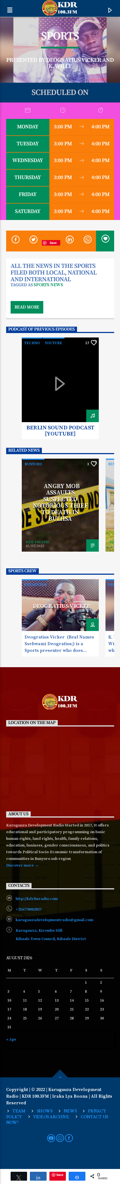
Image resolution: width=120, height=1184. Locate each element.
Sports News (48, 285)
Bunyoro (33, 464)
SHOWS (44, 1111)
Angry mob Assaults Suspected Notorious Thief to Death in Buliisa (60, 502)
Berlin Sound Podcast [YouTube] (60, 430)
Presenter (35, 585)
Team (18, 1111)
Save (53, 243)
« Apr (11, 1039)
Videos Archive (51, 1117)
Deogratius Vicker (61, 606)
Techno (32, 343)
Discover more (20, 865)
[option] (60, 388)
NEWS (70, 1111)
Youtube (53, 343)
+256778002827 (29, 909)
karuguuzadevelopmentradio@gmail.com (54, 920)
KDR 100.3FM (37, 542)
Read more (27, 307)
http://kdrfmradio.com (37, 898)
